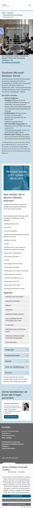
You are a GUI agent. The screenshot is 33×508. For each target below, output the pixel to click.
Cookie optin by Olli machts (26, 506)
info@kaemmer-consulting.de (11, 442)
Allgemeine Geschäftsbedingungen (13, 444)
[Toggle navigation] (29, 5)
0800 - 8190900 (7, 437)
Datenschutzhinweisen (22, 492)
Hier (15, 117)
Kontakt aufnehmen (11, 417)
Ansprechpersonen (20, 381)
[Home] (5, 5)
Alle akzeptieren (16, 496)
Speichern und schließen (16, 504)
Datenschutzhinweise (8, 448)
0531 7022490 (11, 409)
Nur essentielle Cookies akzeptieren (16, 500)
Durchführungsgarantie (11, 62)
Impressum (5, 446)
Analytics (22, 472)
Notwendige (13, 472)
